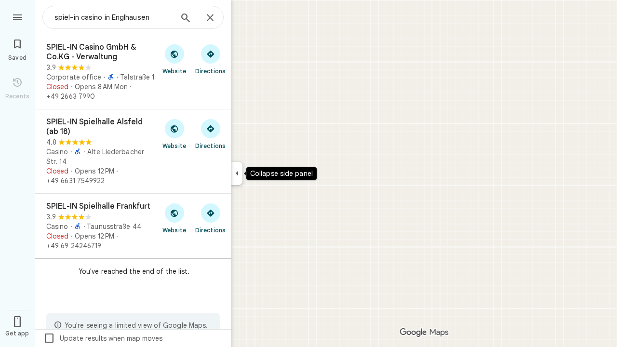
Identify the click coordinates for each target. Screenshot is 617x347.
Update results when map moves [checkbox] (102, 338)
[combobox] (113, 17)
